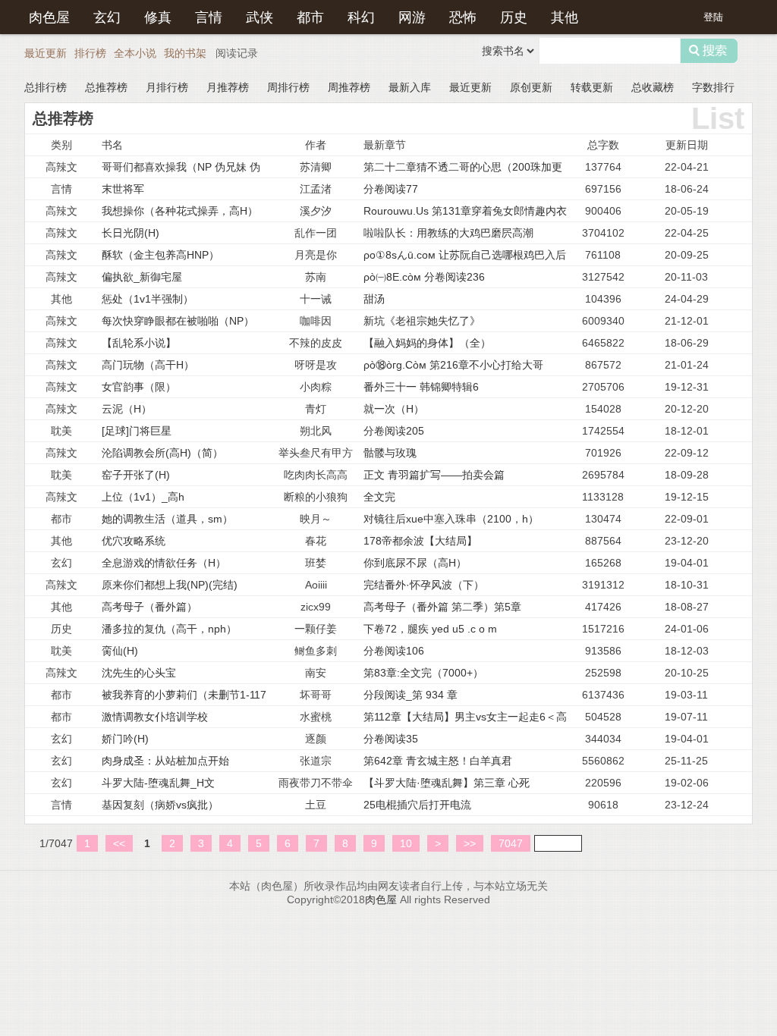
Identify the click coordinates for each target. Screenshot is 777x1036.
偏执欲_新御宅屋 (142, 277)
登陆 (713, 17)
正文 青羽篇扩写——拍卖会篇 (434, 475)
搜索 (709, 51)
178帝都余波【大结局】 (420, 541)
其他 (564, 16)
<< (119, 843)
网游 (412, 16)
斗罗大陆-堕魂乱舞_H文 (158, 783)
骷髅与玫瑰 (390, 453)
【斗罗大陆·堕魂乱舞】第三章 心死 (446, 783)
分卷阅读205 (393, 431)
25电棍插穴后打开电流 (417, 805)
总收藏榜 (652, 87)
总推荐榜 (106, 87)
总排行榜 (45, 87)
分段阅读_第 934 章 (410, 695)
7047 (511, 843)
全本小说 (135, 53)
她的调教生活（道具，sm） (167, 519)
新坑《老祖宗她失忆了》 (421, 321)
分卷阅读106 (393, 651)
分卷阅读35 (390, 739)
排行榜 (90, 53)
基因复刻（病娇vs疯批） (160, 805)
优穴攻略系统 (133, 541)
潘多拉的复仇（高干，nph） (169, 629)
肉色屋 (49, 16)
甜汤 (374, 299)
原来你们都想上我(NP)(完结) (170, 585)
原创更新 (531, 87)
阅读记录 (236, 53)
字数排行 (713, 87)
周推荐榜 (349, 87)
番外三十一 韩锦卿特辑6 (421, 387)
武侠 (259, 16)
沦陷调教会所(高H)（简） (162, 453)
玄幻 (107, 16)
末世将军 (123, 189)
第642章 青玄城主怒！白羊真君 (437, 761)
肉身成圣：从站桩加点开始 (165, 761)
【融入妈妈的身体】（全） (427, 343)
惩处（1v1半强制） (147, 299)
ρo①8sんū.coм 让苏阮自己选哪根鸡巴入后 (464, 255)
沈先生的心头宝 (139, 673)
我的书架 (185, 53)
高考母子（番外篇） (149, 607)
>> (470, 843)
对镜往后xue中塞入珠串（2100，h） (451, 519)
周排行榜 (288, 87)
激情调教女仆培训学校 (155, 717)
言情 (208, 16)
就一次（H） (393, 409)
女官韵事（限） (139, 387)
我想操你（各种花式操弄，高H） (180, 211)
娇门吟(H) (125, 739)
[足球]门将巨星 (136, 431)
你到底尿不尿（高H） (415, 563)
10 (406, 843)
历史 (513, 16)
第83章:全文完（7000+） (423, 673)
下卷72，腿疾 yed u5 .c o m (430, 629)
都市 (310, 16)
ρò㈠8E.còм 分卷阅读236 (424, 277)
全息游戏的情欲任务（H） (164, 563)
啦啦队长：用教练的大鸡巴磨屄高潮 (448, 233)
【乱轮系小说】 (139, 343)
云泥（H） (127, 409)
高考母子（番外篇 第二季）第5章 (442, 607)
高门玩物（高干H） (148, 365)
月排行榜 (167, 87)
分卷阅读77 (390, 189)
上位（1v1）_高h (143, 497)
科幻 (361, 16)
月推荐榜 (227, 87)
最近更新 (45, 53)
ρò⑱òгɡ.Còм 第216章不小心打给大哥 (453, 365)
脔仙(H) (120, 651)
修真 (157, 16)
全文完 (379, 497)
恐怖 (463, 16)
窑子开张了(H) (136, 475)
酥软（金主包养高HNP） (160, 255)
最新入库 (409, 87)
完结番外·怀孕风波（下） (423, 585)
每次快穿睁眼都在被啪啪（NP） (178, 321)
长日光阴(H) (130, 233)
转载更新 (592, 87)
